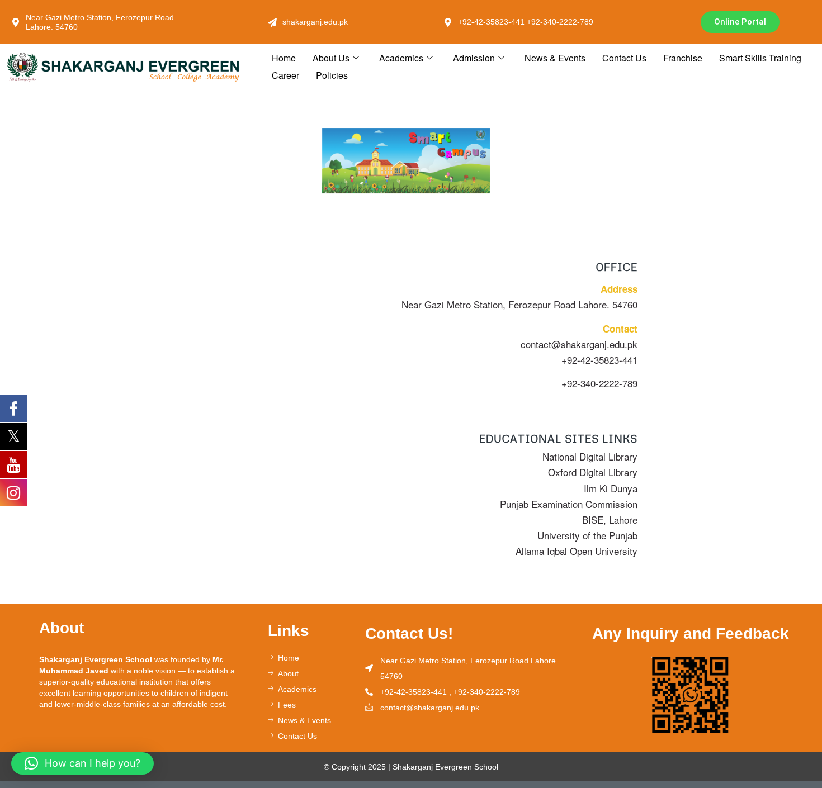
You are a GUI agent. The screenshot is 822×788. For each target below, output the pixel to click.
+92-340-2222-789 (599, 383)
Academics (401, 57)
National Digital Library (589, 456)
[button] (82, 763)
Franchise (682, 57)
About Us (331, 57)
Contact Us (624, 57)
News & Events (555, 57)
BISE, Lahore (609, 519)
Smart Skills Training (760, 57)
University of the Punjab (587, 535)
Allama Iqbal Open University (576, 551)
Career (285, 75)
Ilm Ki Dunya (610, 488)
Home (284, 57)
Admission (474, 57)
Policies (332, 75)
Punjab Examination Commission (568, 504)
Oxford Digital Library (592, 472)
